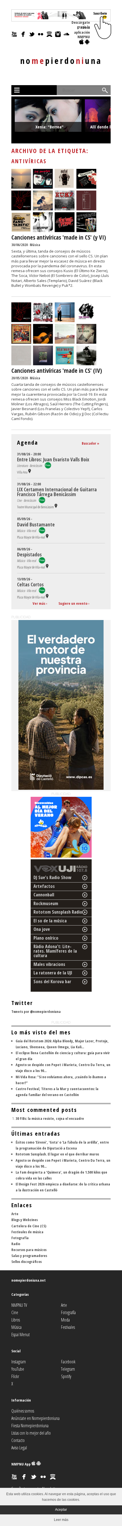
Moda (65, 1320)
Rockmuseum (45, 903)
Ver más (39, 603)
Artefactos (44, 886)
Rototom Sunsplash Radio (57, 912)
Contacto (18, 1440)
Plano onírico (45, 938)
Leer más (61, 1520)
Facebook (68, 1362)
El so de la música (50, 921)
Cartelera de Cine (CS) (28, 1225)
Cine (14, 1312)
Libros (15, 1320)
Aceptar (61, 1510)
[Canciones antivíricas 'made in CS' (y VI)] (53, 230)
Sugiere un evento (72, 603)
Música (35, 244)
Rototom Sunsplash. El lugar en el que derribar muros (57, 1154)
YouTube (17, 1369)
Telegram (68, 1369)
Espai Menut (20, 1334)
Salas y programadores (29, 1255)
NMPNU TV (19, 1305)
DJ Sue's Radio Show (52, 877)
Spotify (66, 1376)
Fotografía (20, 1237)
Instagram (18, 1362)
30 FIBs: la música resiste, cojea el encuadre (50, 1118)
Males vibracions (49, 964)
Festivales (68, 1327)
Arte (14, 1213)
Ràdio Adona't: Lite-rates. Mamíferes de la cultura (55, 951)
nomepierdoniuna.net (28, 1280)
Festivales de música (27, 1231)
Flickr (15, 1376)
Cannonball (43, 895)
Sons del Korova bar (52, 981)
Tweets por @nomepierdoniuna (36, 1011)
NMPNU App (21, 1464)
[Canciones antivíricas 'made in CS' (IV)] (53, 364)
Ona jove (41, 929)
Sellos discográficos (26, 1261)
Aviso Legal (19, 1448)
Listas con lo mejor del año (31, 1433)
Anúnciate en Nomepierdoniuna (35, 1418)
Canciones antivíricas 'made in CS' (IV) (56, 370)
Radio (15, 1243)
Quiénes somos (22, 1411)
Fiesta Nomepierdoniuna (30, 1425)
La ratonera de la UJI (52, 973)
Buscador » (90, 443)
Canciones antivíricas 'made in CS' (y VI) (58, 237)
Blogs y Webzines (24, 1219)
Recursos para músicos (29, 1249)
